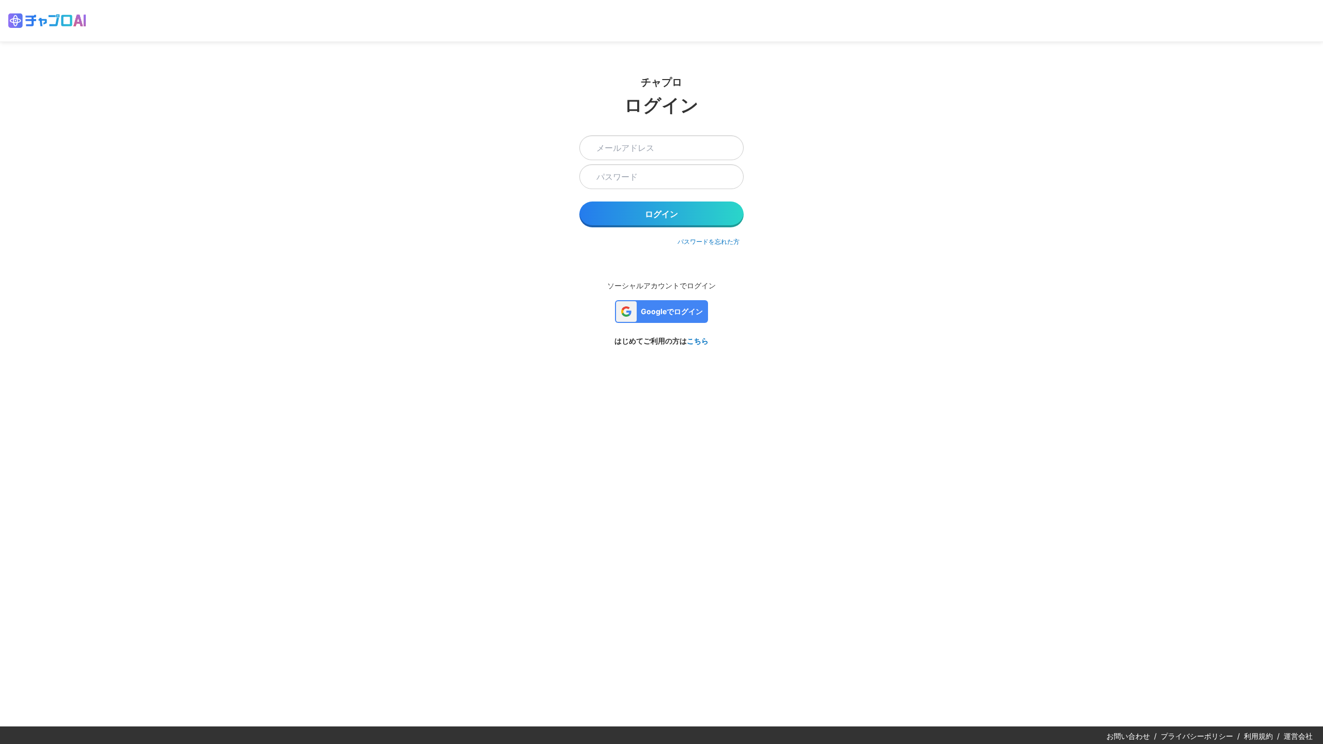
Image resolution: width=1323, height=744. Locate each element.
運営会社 (1298, 736)
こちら (698, 340)
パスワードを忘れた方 (709, 241)
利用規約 (1258, 736)
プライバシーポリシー (1197, 736)
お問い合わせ (1128, 736)
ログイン (661, 214)
